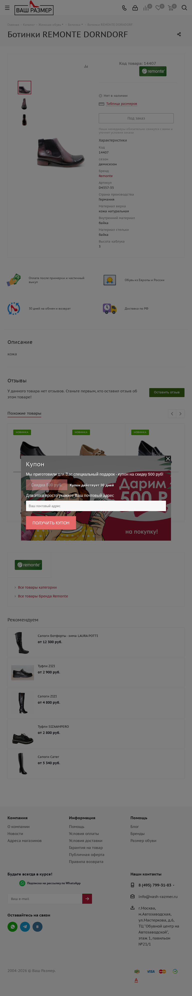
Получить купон (51, 523)
